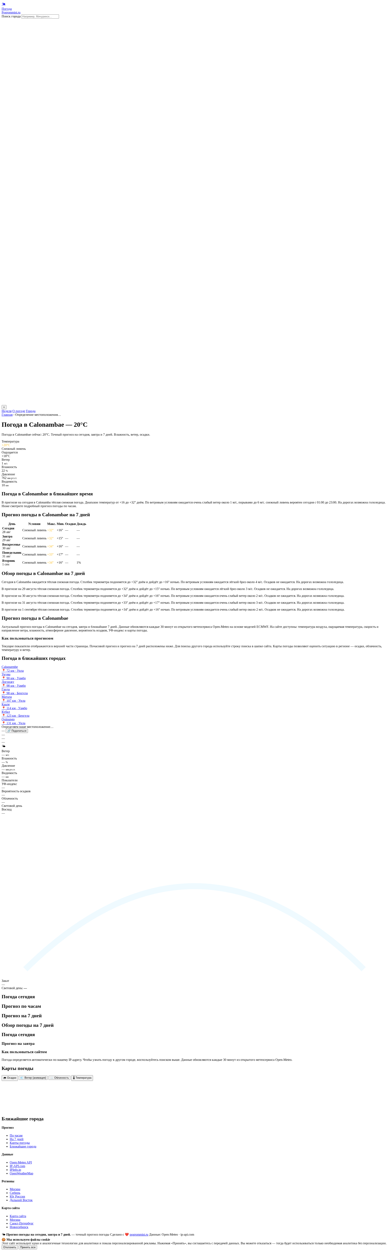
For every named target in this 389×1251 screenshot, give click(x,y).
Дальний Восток (21, 1200)
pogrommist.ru (139, 1234)
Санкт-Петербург (22, 1223)
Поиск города (11, 16)
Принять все (27, 1247)
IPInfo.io (15, 1169)
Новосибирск (19, 1227)
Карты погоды (20, 1142)
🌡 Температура (82, 1077)
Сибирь (15, 1192)
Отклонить (9, 1247)
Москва (15, 1189)
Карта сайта (18, 1216)
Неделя (7, 411)
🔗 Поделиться (16, 730)
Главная (7, 414)
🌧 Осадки (9, 1077)
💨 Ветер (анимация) (33, 1077)
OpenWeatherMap (21, 1173)
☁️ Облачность (59, 1077)
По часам (16, 1135)
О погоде (18, 411)
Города (30, 411)
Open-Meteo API (21, 1162)
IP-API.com (17, 1166)
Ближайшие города (23, 1146)
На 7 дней (17, 1139)
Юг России (17, 1196)
